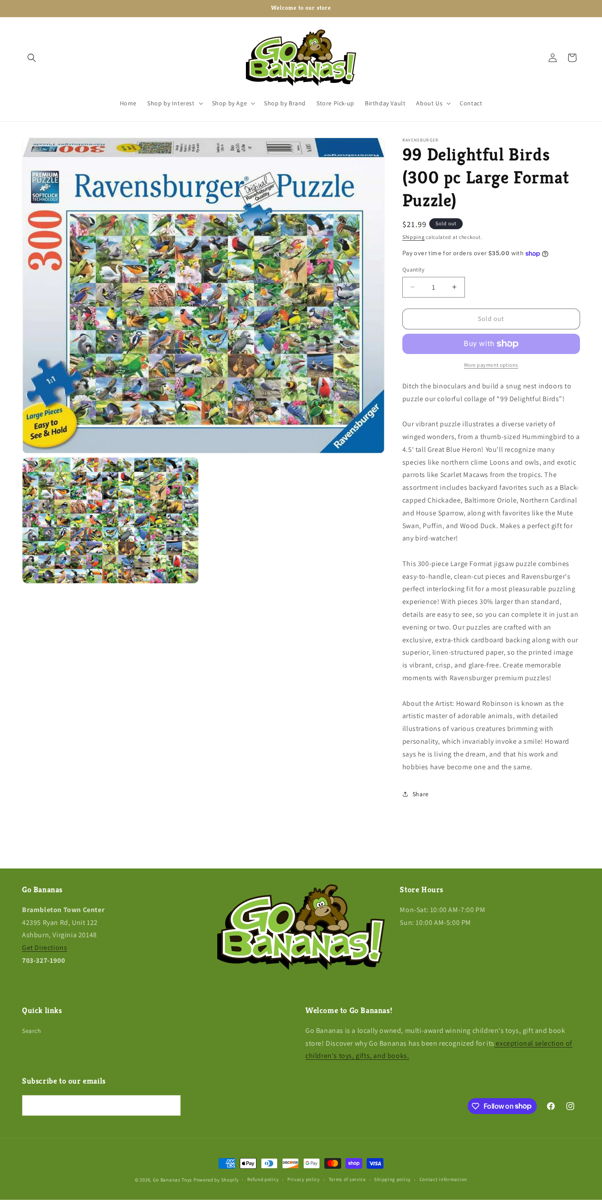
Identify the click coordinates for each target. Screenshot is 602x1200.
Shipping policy (392, 1179)
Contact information (443, 1179)
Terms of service (347, 1179)
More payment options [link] (491, 364)
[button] (31, 57)
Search (31, 1031)
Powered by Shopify (216, 1180)
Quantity (413, 269)
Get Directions (44, 947)
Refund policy (263, 1179)
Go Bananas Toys (173, 1180)
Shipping (413, 237)
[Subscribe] (170, 1105)
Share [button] (420, 794)
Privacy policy (303, 1179)
